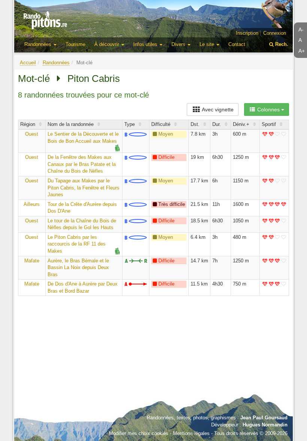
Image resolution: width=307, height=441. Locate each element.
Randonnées (56, 62)
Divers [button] (179, 44)
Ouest (31, 134)
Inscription (247, 33)
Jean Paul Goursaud (264, 417)
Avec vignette (217, 109)
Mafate (31, 260)
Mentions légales (191, 433)
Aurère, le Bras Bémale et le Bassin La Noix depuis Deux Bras (78, 267)
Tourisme (75, 44)
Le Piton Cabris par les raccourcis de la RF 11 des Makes (77, 244)
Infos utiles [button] (146, 44)
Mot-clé (34, 78)
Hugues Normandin (265, 425)
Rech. (281, 44)
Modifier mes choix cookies (138, 433)
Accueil (28, 62)
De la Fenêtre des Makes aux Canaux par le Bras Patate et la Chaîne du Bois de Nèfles (82, 164)
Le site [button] (208, 44)
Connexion (274, 33)
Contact (236, 44)
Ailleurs (32, 204)
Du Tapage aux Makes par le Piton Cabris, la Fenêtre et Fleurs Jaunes (83, 187)
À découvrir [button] (107, 44)
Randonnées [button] (38, 44)
